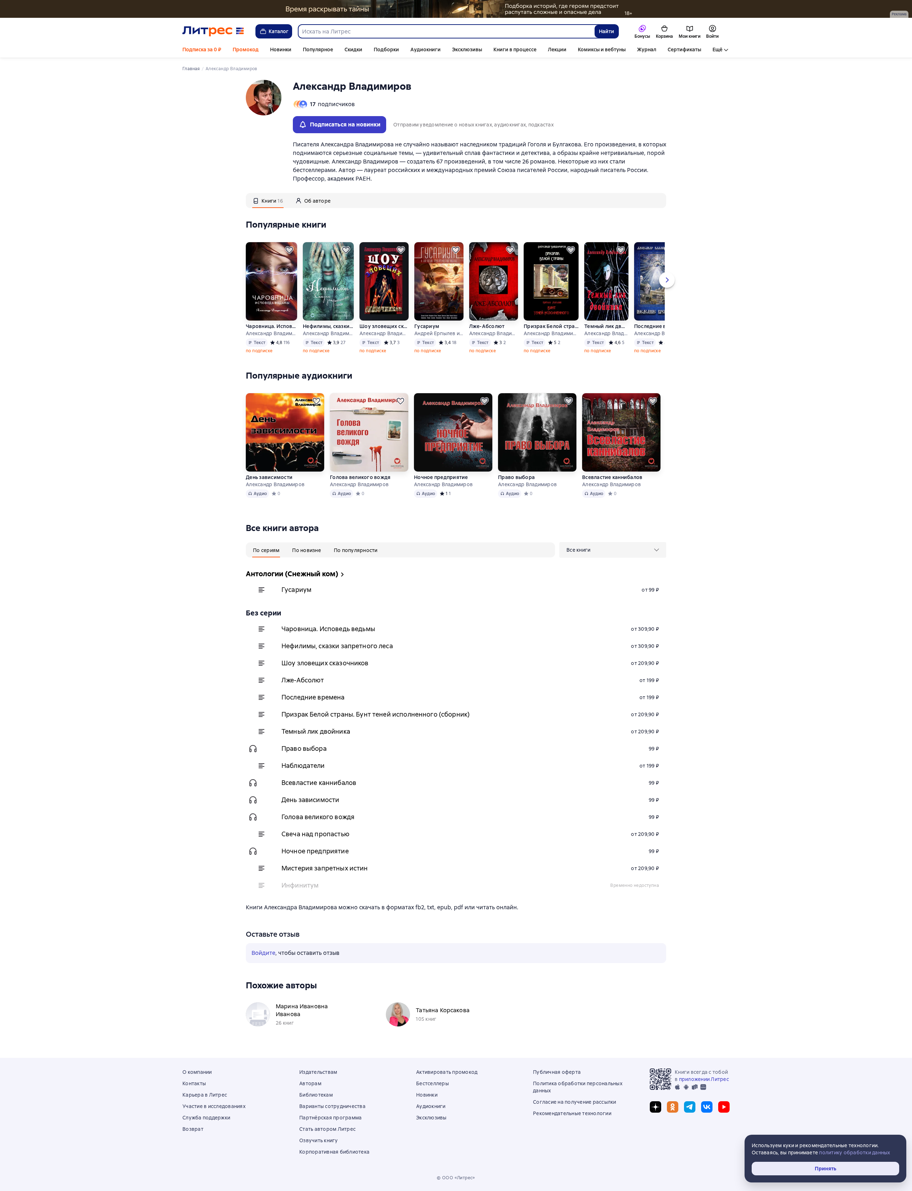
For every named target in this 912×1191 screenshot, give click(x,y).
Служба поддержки (206, 1117)
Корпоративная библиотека (334, 1152)
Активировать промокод (446, 1072)
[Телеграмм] (689, 1107)
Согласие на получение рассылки (574, 1102)
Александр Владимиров (271, 333)
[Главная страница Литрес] (213, 31)
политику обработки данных (854, 1152)
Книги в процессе (515, 49)
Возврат (192, 1129)
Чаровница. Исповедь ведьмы (271, 326)
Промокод (246, 49)
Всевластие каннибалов (612, 477)
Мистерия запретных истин (324, 868)
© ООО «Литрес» (456, 1177)
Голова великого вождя (360, 477)
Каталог (279, 31)
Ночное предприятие (441, 477)
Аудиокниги (425, 49)
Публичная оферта (557, 1072)
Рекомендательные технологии (572, 1113)
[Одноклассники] (672, 1107)
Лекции (557, 49)
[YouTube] (724, 1107)
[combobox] (446, 31)
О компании (197, 1072)
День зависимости (269, 477)
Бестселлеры (432, 1083)
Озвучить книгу (318, 1140)
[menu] (612, 550)
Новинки (280, 49)
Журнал (646, 49)
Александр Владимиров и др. (551, 333)
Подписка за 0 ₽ (201, 49)
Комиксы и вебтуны (602, 49)
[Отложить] (289, 250)
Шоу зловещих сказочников (384, 326)
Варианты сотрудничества (332, 1106)
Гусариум (426, 326)
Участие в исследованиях (213, 1106)
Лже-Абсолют (487, 326)
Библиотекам (316, 1095)
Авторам (310, 1083)
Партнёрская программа (330, 1117)
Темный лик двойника (606, 326)
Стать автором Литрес (327, 1129)
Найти (606, 31)
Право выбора (516, 477)
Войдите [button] (263, 953)
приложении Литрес (704, 1079)
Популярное (318, 49)
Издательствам (318, 1072)
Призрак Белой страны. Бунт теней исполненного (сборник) (551, 326)
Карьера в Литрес (204, 1095)
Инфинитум (299, 885)
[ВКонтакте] (706, 1107)
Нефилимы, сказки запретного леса (328, 326)
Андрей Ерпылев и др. (438, 333)
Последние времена (655, 326)
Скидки (353, 49)
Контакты (194, 1083)
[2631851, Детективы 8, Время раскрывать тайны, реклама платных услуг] (456, 9)
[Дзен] (655, 1107)
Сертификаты (684, 49)
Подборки (386, 49)
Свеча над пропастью (315, 834)
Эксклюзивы (467, 49)
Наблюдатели (303, 765)
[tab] (268, 200)
